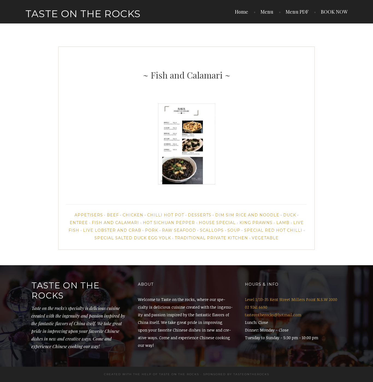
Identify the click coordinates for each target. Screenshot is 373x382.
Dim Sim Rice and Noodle (247, 215)
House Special (217, 222)
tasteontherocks (251, 374)
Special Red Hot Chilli (273, 230)
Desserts (199, 215)
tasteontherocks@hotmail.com (273, 314)
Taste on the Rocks (83, 14)
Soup (233, 230)
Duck (289, 215)
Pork (151, 230)
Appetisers (89, 215)
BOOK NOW (334, 11)
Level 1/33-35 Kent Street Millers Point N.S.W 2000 (291, 299)
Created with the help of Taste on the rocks (151, 374)
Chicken (133, 215)
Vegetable (265, 237)
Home (241, 11)
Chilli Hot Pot (165, 215)
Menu (266, 11)
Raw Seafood (179, 230)
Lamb (282, 222)
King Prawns (256, 222)
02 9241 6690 (256, 307)
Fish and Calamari (115, 222)
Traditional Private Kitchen (211, 237)
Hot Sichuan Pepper (169, 222)
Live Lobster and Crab (112, 230)
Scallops (212, 230)
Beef (113, 215)
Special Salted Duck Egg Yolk (132, 237)
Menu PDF (297, 11)
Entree (79, 222)
